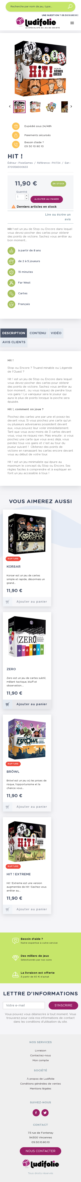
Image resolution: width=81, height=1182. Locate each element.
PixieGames (25, 163)
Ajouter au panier (46, 199)
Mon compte (40, 1060)
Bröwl (13, 771)
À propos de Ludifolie (40, 1079)
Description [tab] (13, 333)
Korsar (14, 566)
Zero (11, 669)
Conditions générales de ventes (40, 1083)
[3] (15, 217)
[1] (9, 217)
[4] (18, 217)
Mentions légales (40, 1088)
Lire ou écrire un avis (58, 217)
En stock (58, 184)
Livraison (40, 1050)
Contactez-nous (40, 1055)
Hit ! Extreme (19, 874)
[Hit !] (20, 107)
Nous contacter (40, 1151)
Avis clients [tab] (13, 342)
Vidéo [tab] (56, 333)
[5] (21, 217)
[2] (12, 217)
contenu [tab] (38, 333)
